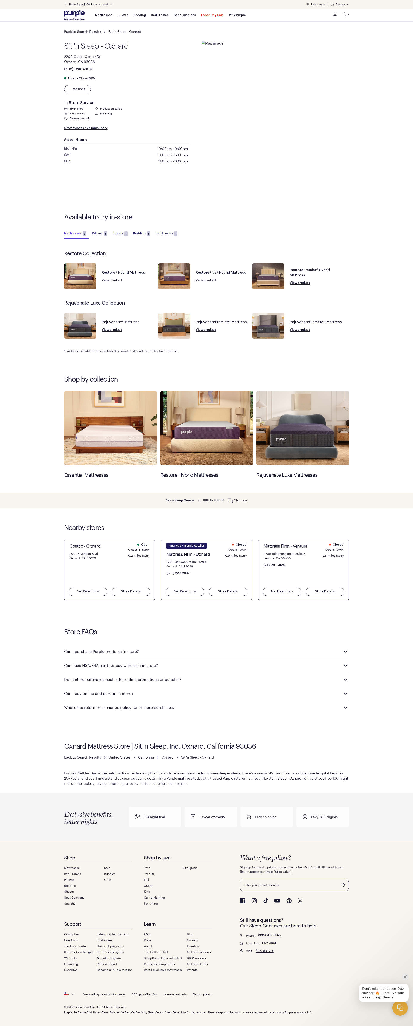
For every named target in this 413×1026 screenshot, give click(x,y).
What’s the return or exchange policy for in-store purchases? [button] (119, 707)
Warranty (70, 958)
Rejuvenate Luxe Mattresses (302, 428)
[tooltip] (339, 4)
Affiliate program (109, 958)
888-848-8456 (213, 500)
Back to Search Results (82, 31)
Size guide (189, 868)
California (146, 757)
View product (112, 280)
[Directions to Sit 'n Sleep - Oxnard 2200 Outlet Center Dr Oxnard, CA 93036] (275, 68)
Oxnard (168, 757)
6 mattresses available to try (86, 128)
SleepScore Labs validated (163, 958)
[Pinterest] (289, 900)
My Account (335, 15)
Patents (192, 970)
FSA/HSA (70, 970)
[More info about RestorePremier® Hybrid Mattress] (268, 276)
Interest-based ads (175, 994)
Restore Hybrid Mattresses (206, 428)
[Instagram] (254, 900)
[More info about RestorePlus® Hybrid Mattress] (174, 276)
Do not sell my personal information (103, 994)
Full (146, 879)
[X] (300, 900)
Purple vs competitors (159, 964)
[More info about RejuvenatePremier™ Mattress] (174, 326)
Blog (190, 934)
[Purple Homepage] (74, 15)
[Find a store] (307, 4)
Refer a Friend (107, 964)
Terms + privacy (202, 994)
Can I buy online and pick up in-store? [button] (98, 693)
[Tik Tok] (265, 900)
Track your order (75, 946)
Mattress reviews (199, 952)
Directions (77, 89)
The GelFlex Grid (156, 952)
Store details (131, 591)
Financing (71, 964)
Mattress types (197, 964)
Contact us (71, 934)
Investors (193, 946)
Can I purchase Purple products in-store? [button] (101, 651)
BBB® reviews (196, 958)
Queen (148, 885)
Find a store (318, 4)
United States (120, 757)
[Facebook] (242, 900)
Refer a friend (99, 4)
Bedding (139, 15)
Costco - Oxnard (85, 546)
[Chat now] (230, 500)
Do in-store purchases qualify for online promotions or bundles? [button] (122, 679)
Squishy (69, 903)
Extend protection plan (113, 934)
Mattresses (103, 15)
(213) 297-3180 (274, 565)
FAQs (147, 934)
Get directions (88, 591)
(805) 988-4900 (78, 69)
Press (147, 940)
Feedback (71, 940)
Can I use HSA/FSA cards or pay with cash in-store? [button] (111, 665)
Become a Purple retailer (114, 970)
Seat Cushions (185, 15)
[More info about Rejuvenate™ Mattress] (80, 326)
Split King (151, 903)
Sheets (119, 233)
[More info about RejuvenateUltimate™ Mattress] (268, 326)
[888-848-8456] (199, 500)
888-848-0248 (269, 935)
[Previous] (65, 4)
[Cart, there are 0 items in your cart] (346, 15)
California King (154, 897)
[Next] (111, 4)
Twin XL (149, 874)
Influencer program (110, 952)
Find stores (104, 940)
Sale (107, 868)
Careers (192, 940)
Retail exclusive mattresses (163, 970)
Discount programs (110, 946)
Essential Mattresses (110, 428)
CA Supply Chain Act (144, 994)
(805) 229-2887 (178, 573)
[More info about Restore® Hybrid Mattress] (80, 276)
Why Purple (237, 15)
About (148, 946)
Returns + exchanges (78, 952)
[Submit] (343, 885)
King (147, 891)
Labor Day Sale (212, 15)
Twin (147, 868)
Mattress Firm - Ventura (285, 546)
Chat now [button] (240, 500)
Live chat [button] (269, 943)
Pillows (123, 15)
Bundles (110, 874)
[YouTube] (277, 901)
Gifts (107, 879)
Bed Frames (160, 15)
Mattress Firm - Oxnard (188, 554)
